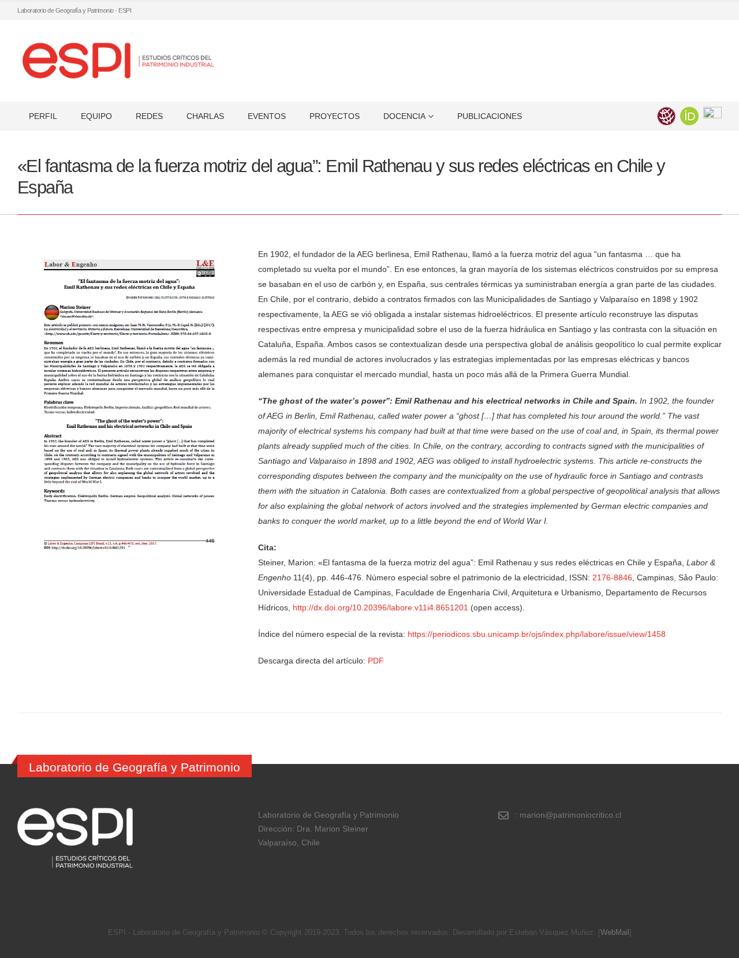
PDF (376, 660)
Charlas (205, 116)
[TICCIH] (666, 115)
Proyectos (334, 116)
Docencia (404, 116)
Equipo (96, 116)
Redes (149, 116)
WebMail (614, 933)
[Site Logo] (118, 60)
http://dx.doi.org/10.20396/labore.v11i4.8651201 (380, 607)
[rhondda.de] (712, 115)
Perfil (43, 116)
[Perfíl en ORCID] (689, 115)
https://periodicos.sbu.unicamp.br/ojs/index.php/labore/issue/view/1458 (537, 634)
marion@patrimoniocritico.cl (570, 814)
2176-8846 (612, 577)
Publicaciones (489, 116)
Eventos (267, 116)
